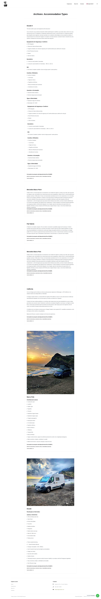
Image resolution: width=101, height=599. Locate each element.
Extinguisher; (29, 528)
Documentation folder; (31, 535)
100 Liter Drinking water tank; (32, 516)
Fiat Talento (30, 224)
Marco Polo (30, 397)
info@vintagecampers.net (59, 589)
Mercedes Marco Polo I (34, 189)
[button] (50, 202)
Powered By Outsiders (78, 596)
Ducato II (29, 26)
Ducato (29, 509)
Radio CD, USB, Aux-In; (31, 533)
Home (12, 584)
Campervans (69, 3)
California (30, 289)
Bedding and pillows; (31, 526)
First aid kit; (29, 523)
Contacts (82, 3)
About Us (76, 3)
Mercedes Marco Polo (34, 251)
